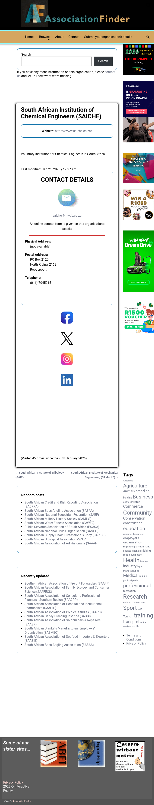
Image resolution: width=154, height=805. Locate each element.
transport (131, 621)
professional (137, 586)
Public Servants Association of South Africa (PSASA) (61, 527)
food (125, 554)
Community (137, 512)
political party (130, 580)
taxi (140, 608)
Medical (131, 575)
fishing (146, 550)
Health (131, 560)
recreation (129, 591)
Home (29, 37)
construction (132, 523)
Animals (129, 491)
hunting (144, 561)
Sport (130, 608)
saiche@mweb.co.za (67, 215)
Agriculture (135, 486)
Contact (73, 37)
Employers (138, 534)
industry (130, 566)
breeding (143, 491)
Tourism (128, 616)
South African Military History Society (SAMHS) (57, 519)
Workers (127, 626)
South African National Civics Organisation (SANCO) (61, 531)
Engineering (129, 546)
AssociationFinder (22, 801)
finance (127, 550)
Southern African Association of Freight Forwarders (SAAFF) (66, 583)
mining (143, 576)
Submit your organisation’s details (108, 37)
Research (135, 596)
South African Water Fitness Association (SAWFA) (59, 523)
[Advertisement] (67, 417)
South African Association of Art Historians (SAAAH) (61, 543)
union (143, 622)
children (135, 502)
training (143, 615)
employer (127, 534)
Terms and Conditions (134, 637)
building (127, 497)
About (59, 37)
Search (26, 54)
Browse (44, 37)
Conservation (134, 518)
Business (143, 497)
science (135, 602)
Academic (128, 480)
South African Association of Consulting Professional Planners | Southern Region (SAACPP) (62, 598)
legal (140, 566)
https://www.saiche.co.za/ (73, 131)
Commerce (133, 506)
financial (137, 550)
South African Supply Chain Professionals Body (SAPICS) (65, 535)
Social (142, 602)
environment (143, 546)
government (135, 554)
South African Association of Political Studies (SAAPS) (63, 612)
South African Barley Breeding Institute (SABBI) (57, 616)
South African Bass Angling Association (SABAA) (59, 511)
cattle (126, 502)
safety (126, 602)
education (134, 528)
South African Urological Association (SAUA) (55, 539)
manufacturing (131, 570)
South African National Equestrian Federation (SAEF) (61, 515)
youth (135, 626)
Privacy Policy (136, 643)
